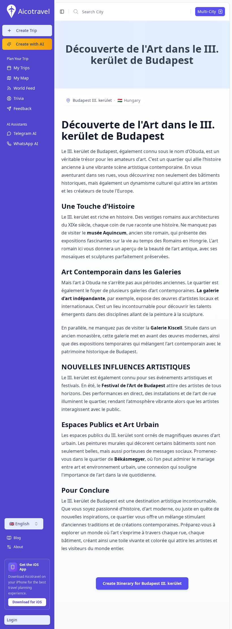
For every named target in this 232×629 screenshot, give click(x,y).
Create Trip (26, 30)
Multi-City (206, 11)
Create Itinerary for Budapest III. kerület (142, 583)
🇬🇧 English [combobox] (19, 523)
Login (12, 619)
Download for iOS (27, 602)
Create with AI (30, 44)
